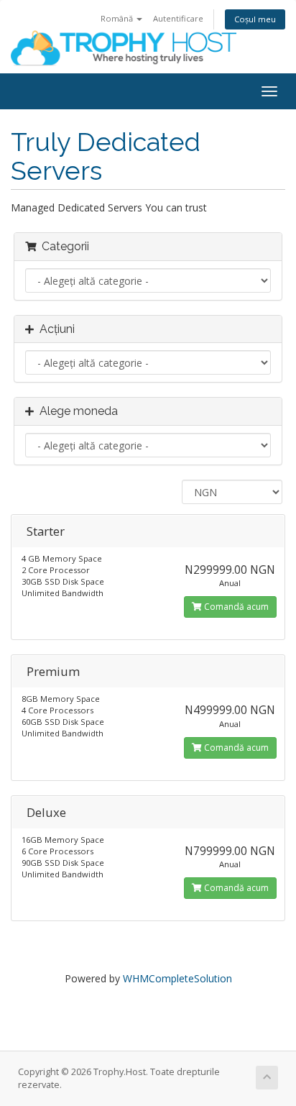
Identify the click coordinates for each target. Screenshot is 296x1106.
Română (118, 18)
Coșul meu (255, 19)
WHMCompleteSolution (177, 978)
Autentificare (178, 18)
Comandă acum (235, 606)
